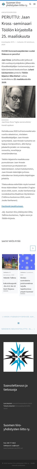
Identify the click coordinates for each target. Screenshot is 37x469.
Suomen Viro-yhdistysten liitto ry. (18, 463)
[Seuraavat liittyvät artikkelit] (32, 248)
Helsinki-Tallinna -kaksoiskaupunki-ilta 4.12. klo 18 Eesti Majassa (9, 283)
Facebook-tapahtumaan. (12, 206)
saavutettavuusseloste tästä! (22, 403)
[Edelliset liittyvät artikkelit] (27, 248)
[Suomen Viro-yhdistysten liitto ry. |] (3, 3)
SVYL (13, 42)
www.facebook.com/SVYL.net (13, 448)
